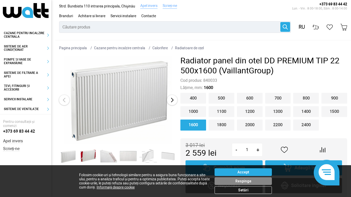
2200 (277, 124)
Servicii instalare (123, 16)
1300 (277, 111)
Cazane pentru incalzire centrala (24, 34)
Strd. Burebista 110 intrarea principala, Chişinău (97, 6)
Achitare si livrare (91, 16)
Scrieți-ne (170, 6)
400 (193, 98)
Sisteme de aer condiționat (15, 48)
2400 (306, 124)
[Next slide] (172, 100)
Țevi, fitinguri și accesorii (17, 87)
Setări (243, 190)
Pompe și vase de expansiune (17, 61)
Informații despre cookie (116, 187)
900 (334, 98)
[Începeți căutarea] (285, 27)
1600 (193, 124)
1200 (249, 111)
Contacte (148, 16)
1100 (221, 111)
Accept (243, 172)
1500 (334, 111)
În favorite (284, 150)
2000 (249, 124)
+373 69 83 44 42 (333, 4)
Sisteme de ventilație (21, 109)
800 (306, 98)
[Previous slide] (64, 100)
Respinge (243, 181)
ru (302, 27)
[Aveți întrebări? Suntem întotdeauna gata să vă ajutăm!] (326, 172)
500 (221, 98)
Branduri (66, 16)
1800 (221, 124)
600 (249, 98)
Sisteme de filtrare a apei (21, 74)
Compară (322, 150)
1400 (306, 111)
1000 (193, 111)
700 (277, 98)
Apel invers (149, 6)
